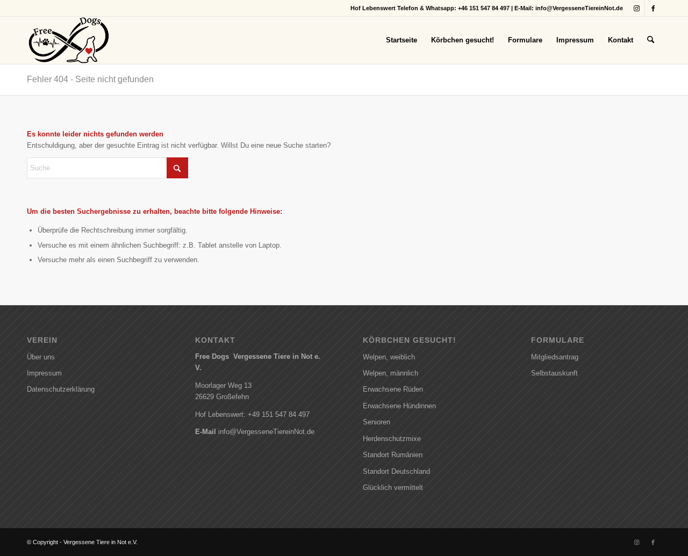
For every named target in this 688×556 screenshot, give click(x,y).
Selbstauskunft (554, 373)
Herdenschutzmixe (392, 439)
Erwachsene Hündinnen (399, 406)
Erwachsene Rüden (393, 389)
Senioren (376, 422)
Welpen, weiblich (389, 357)
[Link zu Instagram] (636, 8)
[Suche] (650, 40)
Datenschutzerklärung (61, 389)
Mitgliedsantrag (554, 357)
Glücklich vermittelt (393, 487)
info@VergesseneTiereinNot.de (579, 8)
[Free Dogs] (69, 40)
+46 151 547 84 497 (484, 8)
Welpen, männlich (390, 373)
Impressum (44, 373)
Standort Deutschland (396, 471)
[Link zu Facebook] (653, 8)
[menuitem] (401, 40)
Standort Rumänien (392, 455)
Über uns (41, 357)
